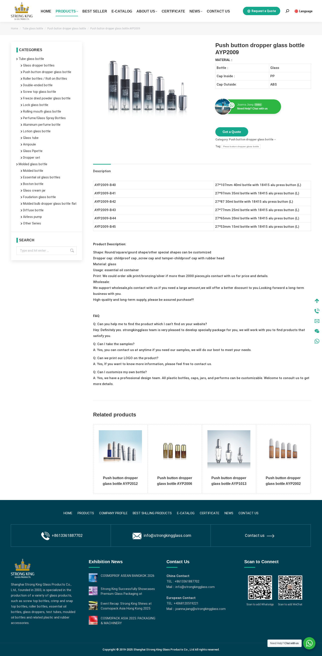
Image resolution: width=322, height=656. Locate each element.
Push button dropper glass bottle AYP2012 (120, 481)
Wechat (317, 331)
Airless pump (32, 217)
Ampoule (29, 144)
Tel (317, 311)
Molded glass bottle (33, 164)
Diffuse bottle (33, 210)
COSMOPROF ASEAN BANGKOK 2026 (127, 576)
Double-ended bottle (38, 85)
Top (317, 301)
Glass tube (31, 138)
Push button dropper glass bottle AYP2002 (283, 481)
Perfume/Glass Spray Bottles (44, 118)
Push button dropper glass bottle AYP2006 (174, 481)
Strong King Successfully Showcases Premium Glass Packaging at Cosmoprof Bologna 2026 (128, 591)
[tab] (102, 169)
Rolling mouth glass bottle (42, 111)
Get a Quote (232, 132)
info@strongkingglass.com (167, 535)
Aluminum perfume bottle (41, 125)
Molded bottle (33, 171)
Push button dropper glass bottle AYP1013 (228, 481)
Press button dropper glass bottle (241, 146)
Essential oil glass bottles (41, 177)
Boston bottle (33, 184)
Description (102, 171)
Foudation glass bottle (39, 197)
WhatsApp (317, 341)
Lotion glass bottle (37, 131)
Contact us (255, 535)
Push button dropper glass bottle (251, 139)
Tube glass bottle (31, 59)
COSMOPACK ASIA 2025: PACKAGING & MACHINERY (128, 620)
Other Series (32, 223)
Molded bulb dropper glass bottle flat (49, 204)
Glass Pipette (32, 151)
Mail (317, 321)
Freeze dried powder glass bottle (47, 98)
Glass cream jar (34, 190)
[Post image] (93, 577)
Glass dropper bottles (39, 65)
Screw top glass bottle (39, 92)
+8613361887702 (67, 535)
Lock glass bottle (35, 105)
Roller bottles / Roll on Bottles (45, 79)
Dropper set (31, 158)
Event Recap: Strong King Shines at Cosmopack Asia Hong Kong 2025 (126, 606)
